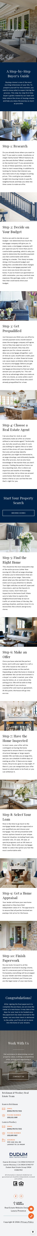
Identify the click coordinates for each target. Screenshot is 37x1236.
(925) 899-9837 (12, 1135)
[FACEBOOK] (16, 1196)
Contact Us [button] (18, 1076)
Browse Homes (18, 513)
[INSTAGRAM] (21, 1196)
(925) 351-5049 (12, 1117)
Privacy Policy (27, 1222)
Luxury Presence (18, 1211)
